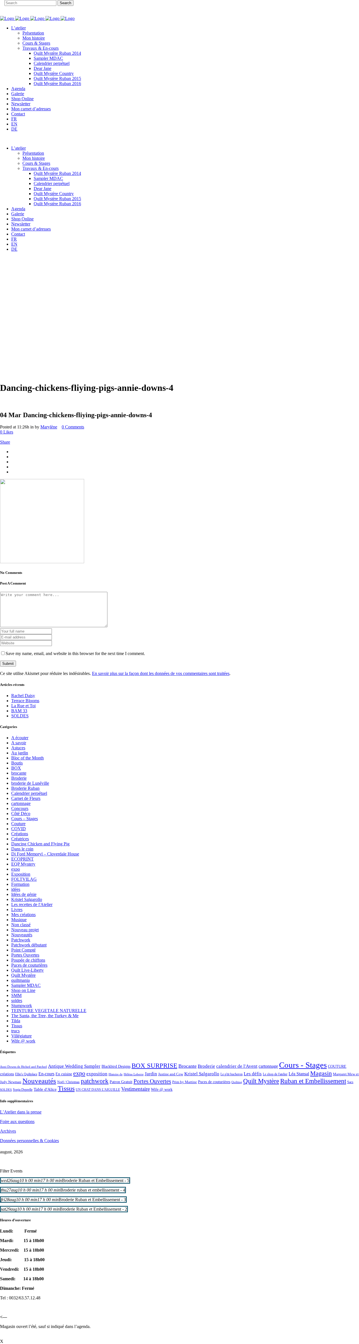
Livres (16, 909)
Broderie (19, 778)
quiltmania (20, 980)
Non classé (21, 924)
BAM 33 (19, 710)
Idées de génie (23, 894)
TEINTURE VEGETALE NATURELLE (48, 1010)
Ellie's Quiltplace (26, 1074)
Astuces (18, 747)
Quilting (236, 1082)
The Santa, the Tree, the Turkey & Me (45, 1015)
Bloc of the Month (27, 758)
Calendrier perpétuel (29, 793)
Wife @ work (23, 1041)
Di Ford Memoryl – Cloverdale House (45, 854)
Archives (8, 1131)
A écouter (19, 737)
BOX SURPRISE (154, 1065)
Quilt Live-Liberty (27, 970)
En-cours (46, 1073)
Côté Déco (20, 813)
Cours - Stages (303, 1064)
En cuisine (64, 1074)
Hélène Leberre (134, 1074)
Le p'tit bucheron (231, 1074)
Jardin (151, 1073)
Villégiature (21, 1035)
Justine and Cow (170, 1074)
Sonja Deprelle (23, 1090)
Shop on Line (23, 990)
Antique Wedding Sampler (74, 1066)
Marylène (48, 427)
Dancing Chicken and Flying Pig (40, 843)
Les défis (253, 1073)
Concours (19, 808)
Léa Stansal (299, 1073)
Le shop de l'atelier (275, 1074)
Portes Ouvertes (25, 955)
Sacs (350, 1082)
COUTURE (337, 1066)
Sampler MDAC (26, 985)
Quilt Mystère (23, 975)
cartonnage (21, 803)
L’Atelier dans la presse (21, 1112)
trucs (15, 1030)
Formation (20, 884)
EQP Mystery (23, 864)
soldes (16, 1000)
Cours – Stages (24, 818)
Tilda (15, 1020)
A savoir (18, 742)
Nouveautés (21, 934)
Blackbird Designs (116, 1066)
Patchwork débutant (29, 945)
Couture (18, 823)
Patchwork (20, 939)
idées (15, 889)
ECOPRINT (22, 859)
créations (7, 1074)
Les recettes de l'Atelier (31, 904)
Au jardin (19, 752)
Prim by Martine (184, 1082)
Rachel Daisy (23, 695)
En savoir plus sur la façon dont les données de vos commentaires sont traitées (160, 673)
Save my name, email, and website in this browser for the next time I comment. (75, 653)
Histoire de (116, 1074)
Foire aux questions (17, 1121)
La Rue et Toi (23, 705)
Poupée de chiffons (28, 960)
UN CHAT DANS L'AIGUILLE (98, 1090)
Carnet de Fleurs (25, 798)
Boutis (17, 763)
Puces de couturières (29, 965)
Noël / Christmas (68, 1082)
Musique (19, 919)
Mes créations (23, 914)
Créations (19, 833)
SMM (16, 995)
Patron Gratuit (121, 1082)
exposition (96, 1073)
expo (15, 869)
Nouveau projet (25, 929)
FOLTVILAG (24, 879)
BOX (16, 768)
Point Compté (23, 950)
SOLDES (20, 715)
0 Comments (73, 427)
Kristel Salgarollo (26, 899)
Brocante (187, 1066)
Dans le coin (22, 848)
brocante (18, 773)
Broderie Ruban (25, 788)
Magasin (321, 1073)
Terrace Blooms (25, 700)
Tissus (16, 1025)
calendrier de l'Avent (236, 1066)
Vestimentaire (135, 1089)
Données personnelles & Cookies (29, 1140)
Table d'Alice (45, 1089)
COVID (18, 828)
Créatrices (20, 838)
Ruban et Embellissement (313, 1081)
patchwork (95, 1081)
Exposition (20, 874)
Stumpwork (21, 1005)
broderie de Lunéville (30, 783)
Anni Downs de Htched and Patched (23, 1066)
